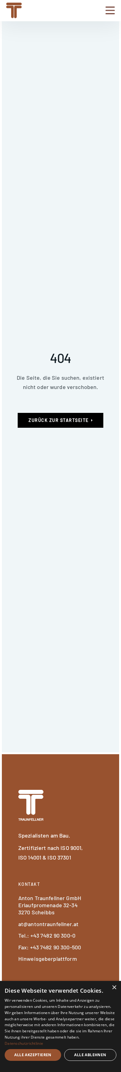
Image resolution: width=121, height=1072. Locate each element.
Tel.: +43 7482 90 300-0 (46, 935)
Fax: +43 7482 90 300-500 (49, 947)
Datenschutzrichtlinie (24, 1043)
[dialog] (60, 1026)
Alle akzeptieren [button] (32, 1054)
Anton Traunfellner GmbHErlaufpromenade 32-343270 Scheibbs (49, 905)
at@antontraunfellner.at (48, 924)
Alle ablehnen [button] (90, 1054)
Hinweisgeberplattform (47, 958)
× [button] (114, 987)
